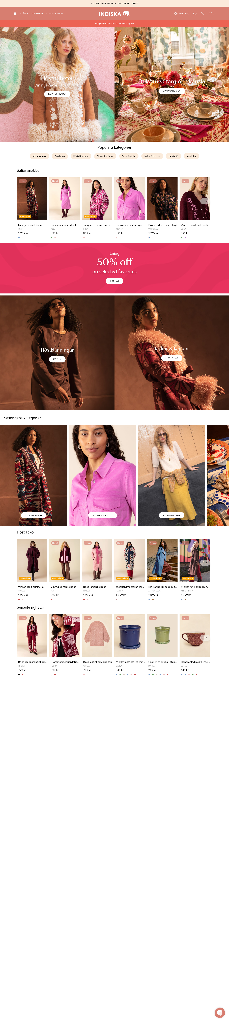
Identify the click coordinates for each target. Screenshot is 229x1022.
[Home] (114, 13)
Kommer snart (54, 13)
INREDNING (37, 13)
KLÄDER (24, 13)
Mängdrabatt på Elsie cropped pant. (110, 23)
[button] (15, 13)
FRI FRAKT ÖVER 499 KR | (102, 3)
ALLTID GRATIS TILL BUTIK (126, 3)
